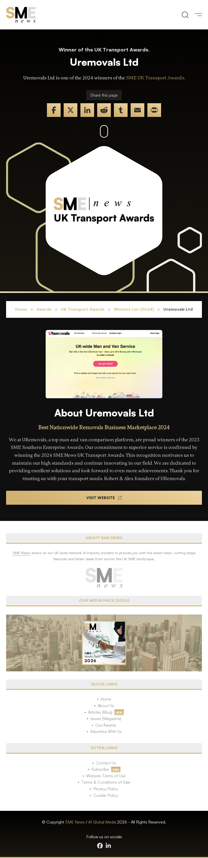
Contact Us (106, 762)
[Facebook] (54, 110)
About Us (106, 705)
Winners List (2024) (134, 309)
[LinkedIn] (87, 110)
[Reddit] (104, 110)
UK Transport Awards (83, 309)
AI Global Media (102, 822)
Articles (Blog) (100, 712)
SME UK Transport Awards (155, 78)
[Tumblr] (121, 110)
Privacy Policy (105, 788)
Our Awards (105, 725)
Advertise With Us (106, 731)
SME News (75, 822)
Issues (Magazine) (106, 718)
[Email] (137, 110)
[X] (70, 110)
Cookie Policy (105, 795)
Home (21, 309)
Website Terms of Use (106, 775)
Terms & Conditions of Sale (105, 782)
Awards (44, 309)
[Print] (154, 110)
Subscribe (100, 769)
